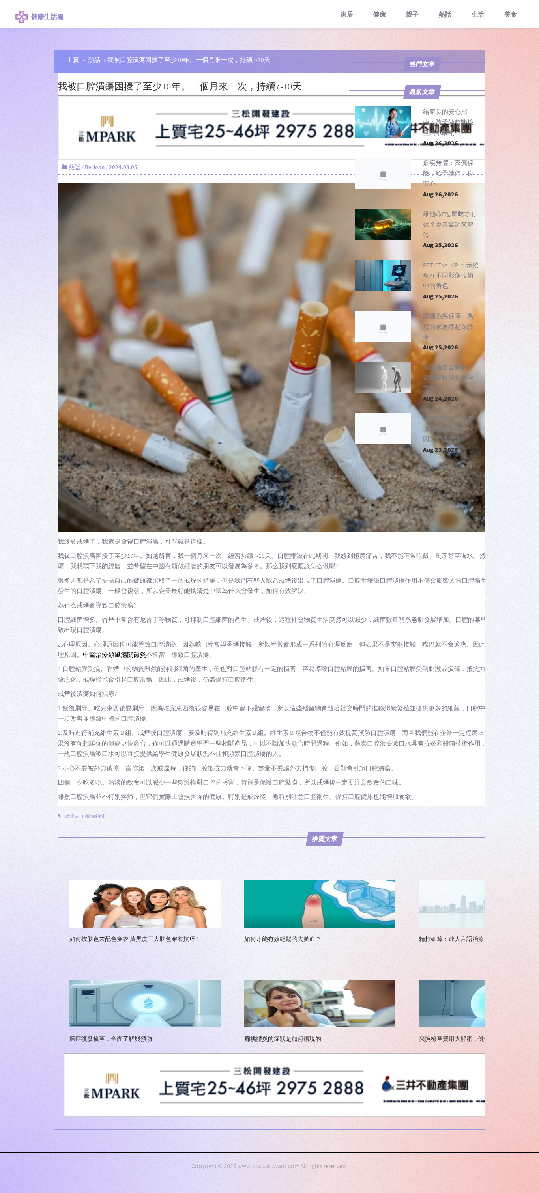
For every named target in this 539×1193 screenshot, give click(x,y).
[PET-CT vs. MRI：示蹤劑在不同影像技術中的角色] (383, 275)
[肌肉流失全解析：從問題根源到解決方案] (383, 377)
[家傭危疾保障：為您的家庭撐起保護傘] (383, 326)
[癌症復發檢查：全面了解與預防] (145, 1003)
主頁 (73, 59)
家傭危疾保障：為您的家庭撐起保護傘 (448, 326)
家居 (347, 14)
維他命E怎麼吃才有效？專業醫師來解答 (450, 224)
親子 (412, 14)
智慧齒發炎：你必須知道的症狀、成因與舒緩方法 (448, 428)
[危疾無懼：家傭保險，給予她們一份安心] (383, 173)
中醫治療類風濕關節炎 (114, 654)
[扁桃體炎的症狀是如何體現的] (319, 1003)
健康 (379, 14)
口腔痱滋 (70, 815)
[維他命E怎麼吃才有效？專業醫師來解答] (383, 224)
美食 (510, 14)
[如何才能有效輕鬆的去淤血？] (319, 903)
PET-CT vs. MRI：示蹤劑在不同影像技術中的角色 (451, 275)
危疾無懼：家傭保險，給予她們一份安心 (448, 173)
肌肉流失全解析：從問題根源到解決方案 (448, 377)
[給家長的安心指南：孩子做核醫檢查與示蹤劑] (383, 122)
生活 (478, 14)
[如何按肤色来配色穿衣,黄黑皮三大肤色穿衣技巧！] (145, 903)
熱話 (445, 14)
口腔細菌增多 (94, 815)
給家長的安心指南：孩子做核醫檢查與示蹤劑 (448, 122)
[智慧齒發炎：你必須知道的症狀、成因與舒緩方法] (383, 428)
